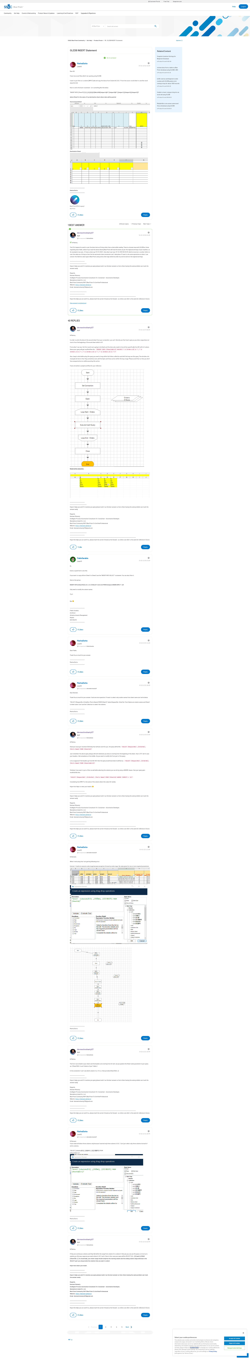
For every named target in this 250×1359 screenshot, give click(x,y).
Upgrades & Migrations (88, 13)
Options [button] (178, 40)
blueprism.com (177, 1)
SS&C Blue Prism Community (76, 40)
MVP (76, 13)
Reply (145, 215)
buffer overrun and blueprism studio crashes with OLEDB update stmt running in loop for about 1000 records (168, 81)
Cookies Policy (194, 1347)
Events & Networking (29, 13)
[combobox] (132, 26)
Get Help (16, 13)
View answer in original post (78, 303)
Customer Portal (155, 1)
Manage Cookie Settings (234, 1348)
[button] (73, 215)
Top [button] (71, 1339)
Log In (243, 6)
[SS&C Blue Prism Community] (13, 6)
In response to (86, 238)
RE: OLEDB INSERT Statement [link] (114, 40)
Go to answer (111, 58)
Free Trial (166, 1)
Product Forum (98, 40)
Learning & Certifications (65, 13)
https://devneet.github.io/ (83, 285)
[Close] (243, 1333)
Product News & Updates (46, 13)
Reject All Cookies (234, 1343)
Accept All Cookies (234, 1338)
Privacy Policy (213, 1351)
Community (7, 13)
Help (234, 6)
